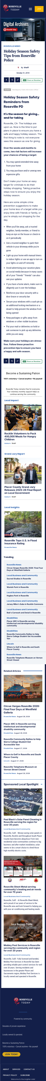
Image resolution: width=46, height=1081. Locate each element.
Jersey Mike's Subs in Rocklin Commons (25, 604)
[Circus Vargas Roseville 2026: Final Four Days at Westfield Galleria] (23, 688)
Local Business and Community (22, 575)
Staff (26, 68)
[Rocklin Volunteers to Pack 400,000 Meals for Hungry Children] (23, 417)
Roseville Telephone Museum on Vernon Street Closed (24, 659)
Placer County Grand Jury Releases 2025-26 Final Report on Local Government (22, 490)
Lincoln (10, 644)
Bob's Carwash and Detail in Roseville (23, 612)
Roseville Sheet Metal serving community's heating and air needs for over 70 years (22, 889)
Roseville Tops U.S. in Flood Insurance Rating (20, 542)
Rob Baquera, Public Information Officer (25, 90)
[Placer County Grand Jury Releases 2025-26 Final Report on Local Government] (23, 471)
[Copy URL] (17, 79)
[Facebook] (6, 79)
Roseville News (12, 46)
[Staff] (19, 67)
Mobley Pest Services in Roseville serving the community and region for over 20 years (22, 948)
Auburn (7, 443)
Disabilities (12, 618)
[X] (12, 79)
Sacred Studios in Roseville (19, 578)
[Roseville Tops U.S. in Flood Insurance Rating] (23, 524)
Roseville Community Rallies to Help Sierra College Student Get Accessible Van (24, 636)
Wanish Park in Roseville (18, 587)
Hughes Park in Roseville (18, 595)
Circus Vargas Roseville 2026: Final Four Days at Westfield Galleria (25, 569)
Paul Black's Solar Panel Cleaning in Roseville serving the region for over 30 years (23, 822)
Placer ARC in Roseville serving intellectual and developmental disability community (25, 623)
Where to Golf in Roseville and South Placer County (23, 648)
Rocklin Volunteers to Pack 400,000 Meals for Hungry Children (20, 436)
